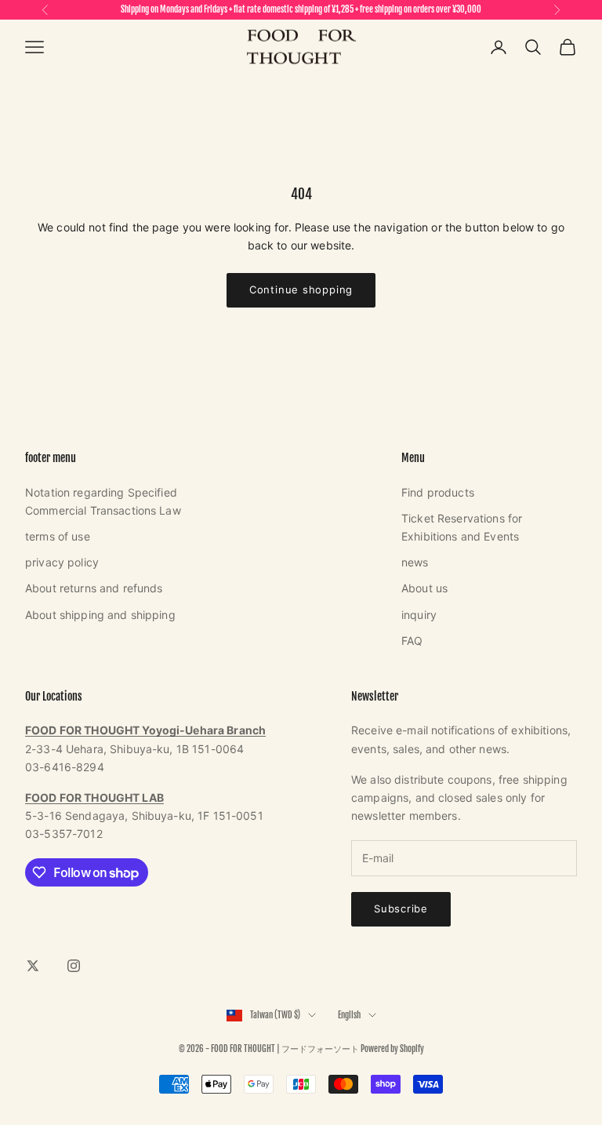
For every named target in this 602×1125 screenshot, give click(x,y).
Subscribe (401, 908)
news (415, 562)
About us (424, 588)
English (349, 1015)
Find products (437, 492)
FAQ (411, 640)
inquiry (419, 614)
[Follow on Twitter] (33, 966)
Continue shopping (301, 289)
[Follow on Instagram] (74, 966)
